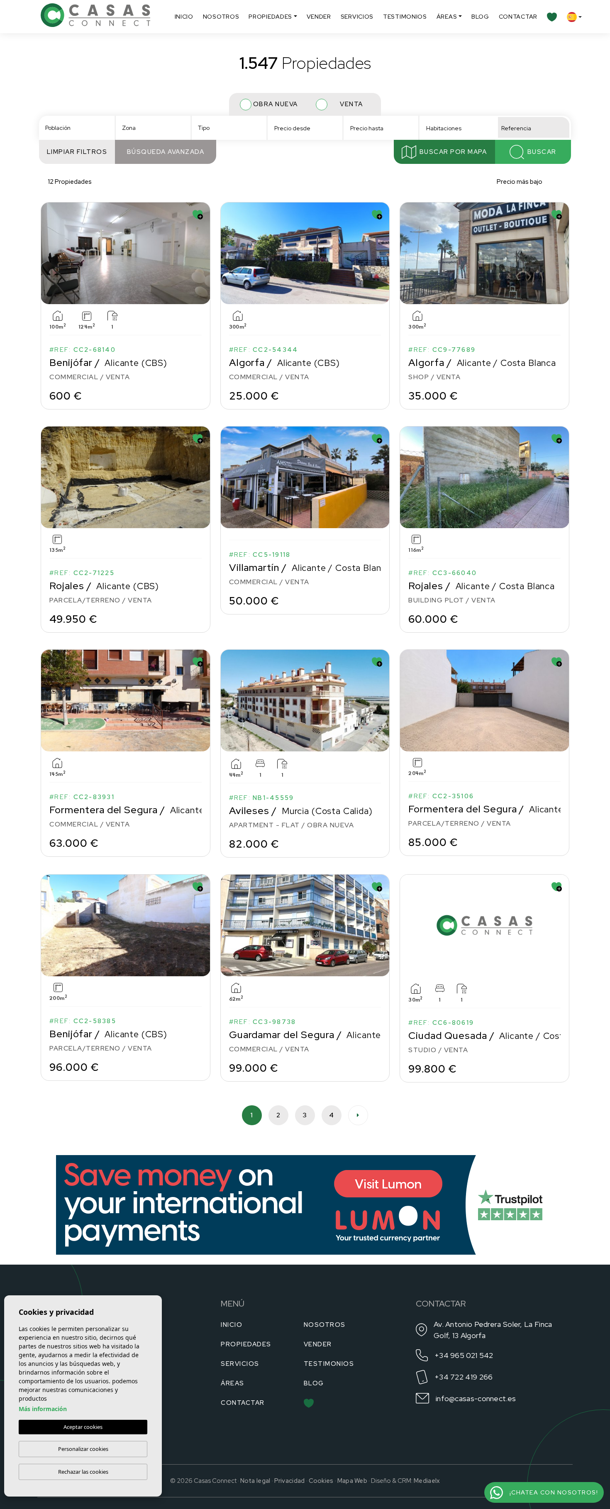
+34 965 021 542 (463, 1355)
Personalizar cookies (83, 1449)
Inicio (184, 16)
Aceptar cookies (82, 1427)
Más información (43, 1409)
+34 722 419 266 (463, 1377)
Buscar (541, 152)
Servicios (357, 16)
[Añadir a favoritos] (197, 214)
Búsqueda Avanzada (166, 152)
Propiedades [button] (270, 16)
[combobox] (76, 127)
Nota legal (255, 1481)
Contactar (518, 16)
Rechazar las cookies (83, 1471)
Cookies (321, 1481)
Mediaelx (427, 1481)
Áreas (447, 16)
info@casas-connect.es (476, 1398)
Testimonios (405, 16)
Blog (480, 16)
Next (202, 253)
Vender (319, 16)
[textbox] (79, 128)
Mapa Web (352, 1481)
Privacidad (289, 1481)
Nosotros (221, 16)
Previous (49, 253)
